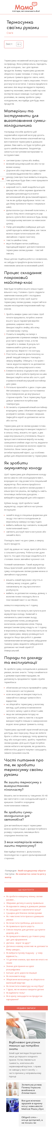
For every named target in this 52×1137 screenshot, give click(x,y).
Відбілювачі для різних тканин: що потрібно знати (24, 1045)
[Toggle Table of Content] (17, 44)
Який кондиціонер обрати (32, 870)
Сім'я (10, 33)
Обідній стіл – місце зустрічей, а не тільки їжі (32, 1120)
